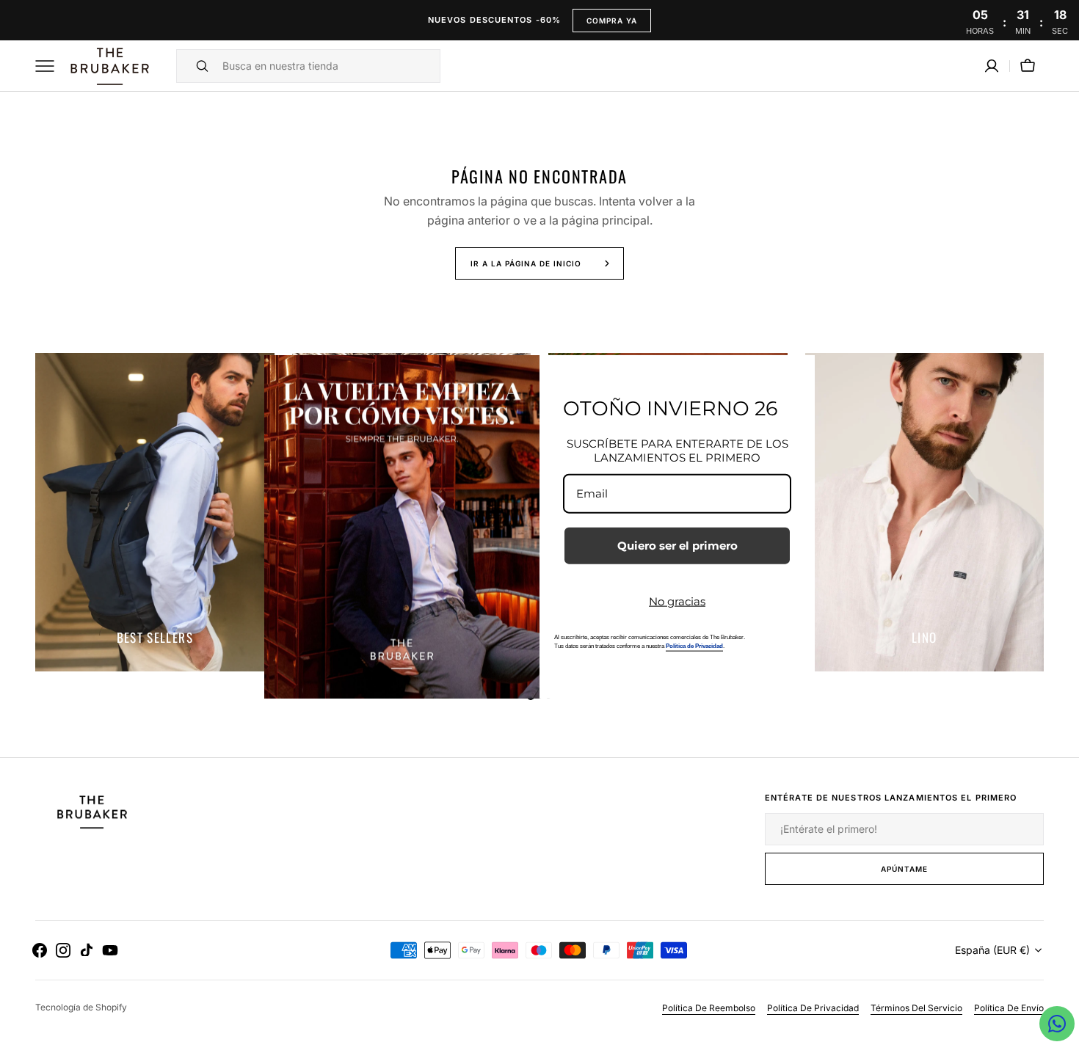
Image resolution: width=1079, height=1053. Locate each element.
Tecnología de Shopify (81, 1007)
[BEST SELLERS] (155, 512)
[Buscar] (196, 66)
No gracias (677, 601)
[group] (155, 512)
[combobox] (327, 66)
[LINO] (925, 512)
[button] (992, 66)
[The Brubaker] (109, 66)
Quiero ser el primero (677, 545)
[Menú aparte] (50, 66)
